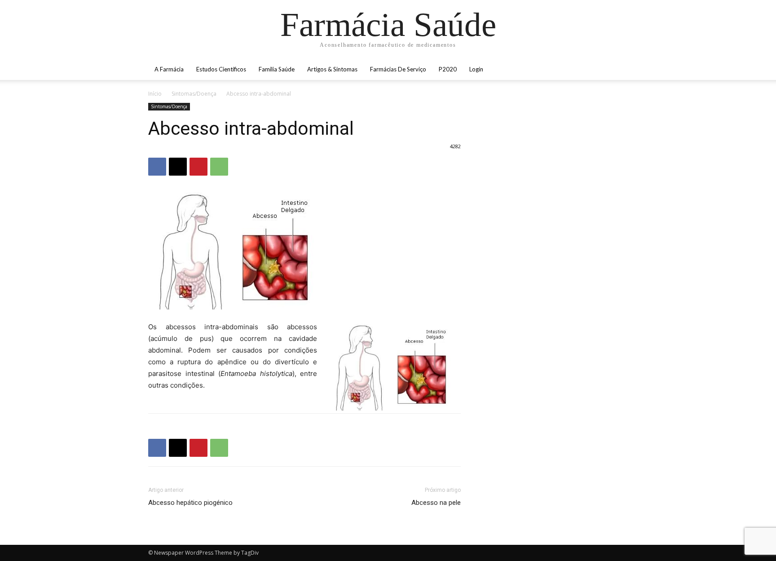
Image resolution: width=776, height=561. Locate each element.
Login (476, 69)
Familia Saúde (277, 69)
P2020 (448, 69)
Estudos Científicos (221, 69)
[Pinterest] (198, 167)
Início (155, 93)
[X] (178, 167)
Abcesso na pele (436, 503)
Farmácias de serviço (398, 69)
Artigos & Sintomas (332, 69)
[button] (617, 70)
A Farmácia (169, 69)
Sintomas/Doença (194, 93)
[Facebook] (157, 167)
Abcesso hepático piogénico (190, 503)
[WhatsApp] (219, 167)
